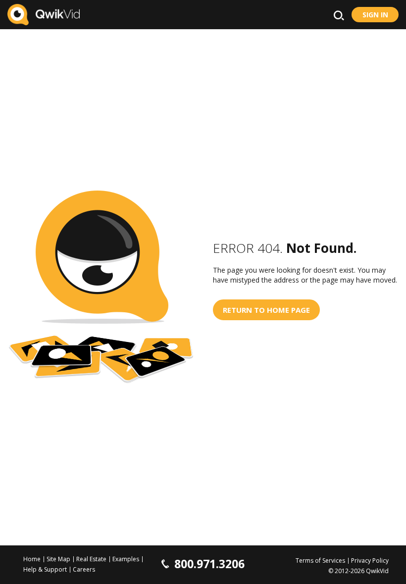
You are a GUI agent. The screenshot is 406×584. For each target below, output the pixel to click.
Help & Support (45, 569)
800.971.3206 (209, 564)
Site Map (58, 559)
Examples (125, 559)
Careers (84, 569)
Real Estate (91, 559)
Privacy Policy (370, 560)
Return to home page (266, 310)
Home (32, 559)
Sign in (375, 14)
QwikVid (377, 571)
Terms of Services (320, 560)
